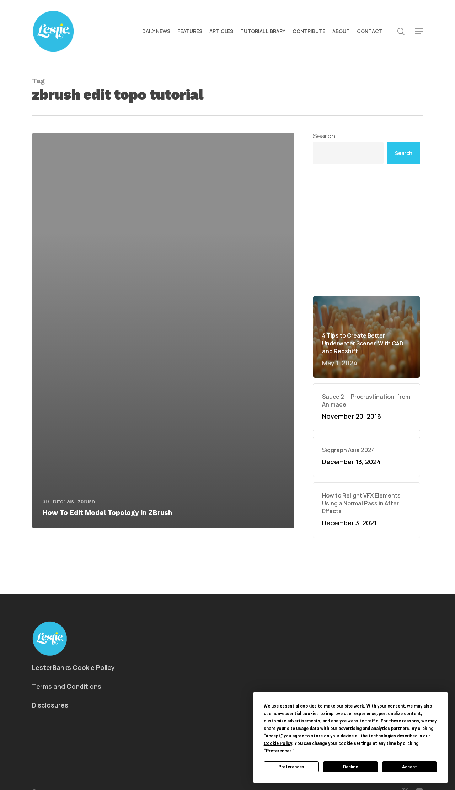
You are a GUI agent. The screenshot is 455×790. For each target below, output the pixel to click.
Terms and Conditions (66, 686)
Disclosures (50, 705)
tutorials (63, 501)
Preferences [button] (279, 750)
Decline (350, 766)
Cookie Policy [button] (278, 743)
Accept (409, 766)
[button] (419, 31)
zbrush (86, 501)
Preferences (291, 766)
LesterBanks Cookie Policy (73, 667)
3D (46, 501)
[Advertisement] (367, 174)
